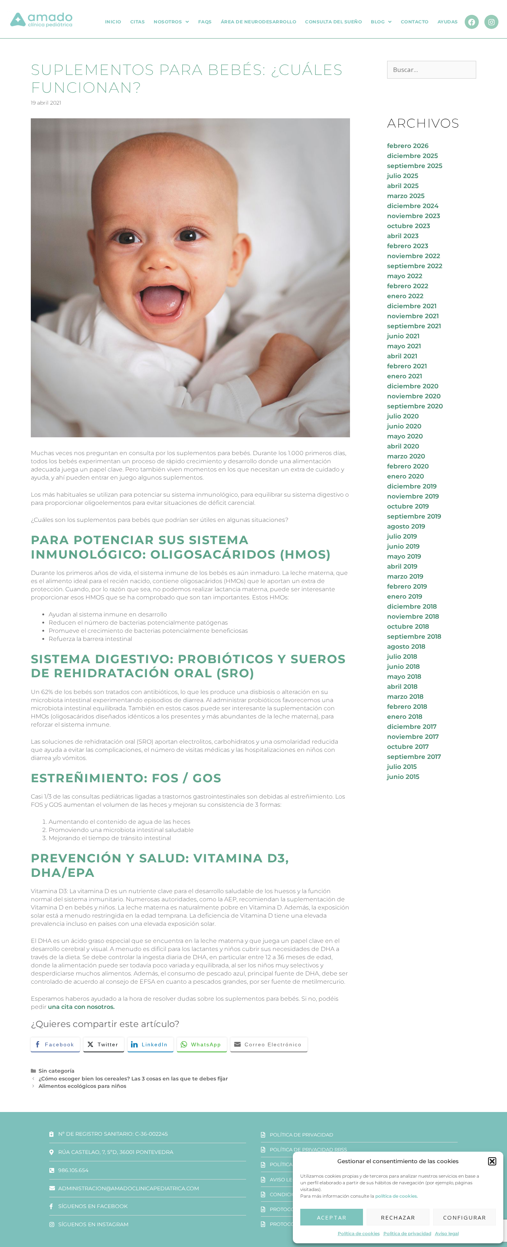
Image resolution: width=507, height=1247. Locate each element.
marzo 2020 (406, 456)
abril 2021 (402, 356)
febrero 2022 (407, 286)
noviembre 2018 (413, 616)
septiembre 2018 (414, 636)
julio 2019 (402, 536)
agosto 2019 (406, 526)
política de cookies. (396, 1196)
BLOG (378, 21)
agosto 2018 (406, 646)
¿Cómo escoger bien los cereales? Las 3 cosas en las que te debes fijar (133, 1079)
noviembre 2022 (413, 256)
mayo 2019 (404, 556)
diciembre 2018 (412, 606)
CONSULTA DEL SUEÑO (333, 21)
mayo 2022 (404, 276)
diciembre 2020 (412, 386)
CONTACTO (415, 21)
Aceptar (332, 1217)
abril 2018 (402, 686)
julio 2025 (402, 176)
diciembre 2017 (411, 726)
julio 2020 (403, 416)
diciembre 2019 (412, 486)
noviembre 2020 (414, 396)
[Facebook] (472, 22)
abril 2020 (403, 446)
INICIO (113, 21)
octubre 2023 (408, 226)
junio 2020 (404, 426)
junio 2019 (403, 546)
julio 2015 (402, 766)
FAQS (205, 21)
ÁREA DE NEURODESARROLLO (259, 21)
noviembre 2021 (413, 316)
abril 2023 (403, 236)
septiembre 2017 (414, 756)
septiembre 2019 (414, 516)
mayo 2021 (404, 346)
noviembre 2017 (413, 736)
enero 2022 (405, 296)
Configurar (464, 1217)
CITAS (137, 21)
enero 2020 (405, 476)
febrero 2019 (407, 586)
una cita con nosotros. (81, 1006)
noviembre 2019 (413, 496)
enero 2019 (404, 596)
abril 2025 (403, 186)
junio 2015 (403, 776)
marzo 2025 (406, 196)
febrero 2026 (408, 145)
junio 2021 (403, 336)
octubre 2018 (408, 626)
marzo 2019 (405, 576)
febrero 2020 (408, 466)
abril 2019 (402, 566)
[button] (492, 1161)
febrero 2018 (407, 706)
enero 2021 (404, 376)
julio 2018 (402, 656)
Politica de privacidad (407, 1233)
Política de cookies (359, 1233)
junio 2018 (403, 666)
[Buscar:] (431, 69)
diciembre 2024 (413, 206)
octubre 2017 (408, 746)
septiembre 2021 (414, 326)
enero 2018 (404, 716)
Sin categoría (57, 1071)
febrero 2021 (407, 366)
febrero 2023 (407, 246)
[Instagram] (491, 22)
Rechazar (398, 1217)
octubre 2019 (408, 506)
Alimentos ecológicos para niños (82, 1086)
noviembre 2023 (413, 216)
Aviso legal (447, 1233)
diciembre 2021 (411, 306)
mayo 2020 (405, 436)
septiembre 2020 (415, 406)
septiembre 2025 (414, 166)
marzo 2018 (405, 696)
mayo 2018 (404, 676)
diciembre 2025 (412, 155)
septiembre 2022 (414, 266)
